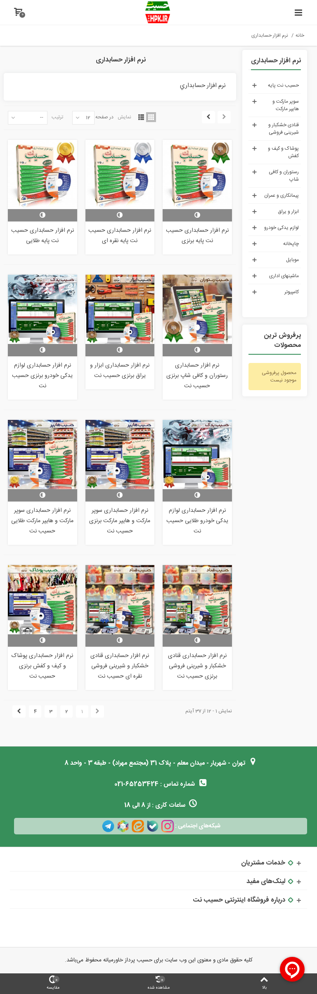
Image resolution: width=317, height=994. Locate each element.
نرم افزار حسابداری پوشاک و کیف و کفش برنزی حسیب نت (42, 666)
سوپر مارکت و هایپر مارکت (285, 105)
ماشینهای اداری (284, 276)
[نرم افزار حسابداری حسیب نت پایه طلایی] (42, 174)
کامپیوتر (291, 292)
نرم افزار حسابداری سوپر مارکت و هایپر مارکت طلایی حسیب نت (42, 521)
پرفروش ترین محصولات (282, 341)
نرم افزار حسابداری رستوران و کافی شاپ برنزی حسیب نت (197, 375)
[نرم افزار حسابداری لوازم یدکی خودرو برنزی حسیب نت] (42, 309)
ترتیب (57, 117)
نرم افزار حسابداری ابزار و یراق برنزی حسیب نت (119, 370)
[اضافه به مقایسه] (197, 215)
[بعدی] (208, 117)
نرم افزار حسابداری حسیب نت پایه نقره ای (119, 236)
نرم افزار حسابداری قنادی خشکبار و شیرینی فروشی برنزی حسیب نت (197, 666)
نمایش (124, 117)
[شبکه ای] (151, 117)
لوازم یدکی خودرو (281, 228)
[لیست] (141, 117)
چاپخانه (291, 244)
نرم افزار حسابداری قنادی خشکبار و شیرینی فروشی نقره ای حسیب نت (119, 666)
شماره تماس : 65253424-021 (155, 784)
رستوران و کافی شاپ (284, 176)
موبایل (292, 260)
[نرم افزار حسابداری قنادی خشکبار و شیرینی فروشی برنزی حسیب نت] (197, 599)
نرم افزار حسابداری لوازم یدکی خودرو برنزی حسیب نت (42, 375)
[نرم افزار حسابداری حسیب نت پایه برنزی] (197, 174)
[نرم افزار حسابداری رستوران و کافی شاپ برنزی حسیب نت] (197, 309)
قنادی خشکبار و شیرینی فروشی (283, 129)
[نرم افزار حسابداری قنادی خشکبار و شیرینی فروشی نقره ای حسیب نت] (119, 599)
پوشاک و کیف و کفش (283, 152)
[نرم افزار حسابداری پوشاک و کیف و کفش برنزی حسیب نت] (42, 599)
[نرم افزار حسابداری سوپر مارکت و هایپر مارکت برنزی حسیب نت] (119, 454)
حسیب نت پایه (283, 85)
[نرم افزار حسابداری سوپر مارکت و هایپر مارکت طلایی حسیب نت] (42, 454)
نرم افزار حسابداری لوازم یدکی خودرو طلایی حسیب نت (197, 521)
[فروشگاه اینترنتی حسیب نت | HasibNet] (157, 12)
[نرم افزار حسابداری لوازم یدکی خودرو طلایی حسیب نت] (197, 454)
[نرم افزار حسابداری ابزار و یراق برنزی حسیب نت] (119, 309)
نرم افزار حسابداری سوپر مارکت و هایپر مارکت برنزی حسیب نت (119, 521)
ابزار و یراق (288, 211)
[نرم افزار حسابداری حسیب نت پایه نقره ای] (119, 174)
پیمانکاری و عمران (281, 195)
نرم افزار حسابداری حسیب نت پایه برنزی (197, 236)
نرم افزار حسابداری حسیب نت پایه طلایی (42, 236)
